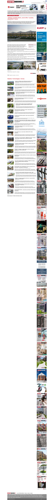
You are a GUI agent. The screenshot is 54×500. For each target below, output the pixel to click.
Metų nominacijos (17, 12)
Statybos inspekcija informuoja (34, 11)
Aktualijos (10, 494)
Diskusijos (9, 13)
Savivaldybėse (40, 11)
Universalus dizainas (28, 12)
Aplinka (18, 11)
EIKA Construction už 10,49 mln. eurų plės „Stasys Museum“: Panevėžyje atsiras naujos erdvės (24, 110)
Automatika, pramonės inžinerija (11, 12)
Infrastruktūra (15, 11)
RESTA (25, 12)
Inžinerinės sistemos (35, 494)
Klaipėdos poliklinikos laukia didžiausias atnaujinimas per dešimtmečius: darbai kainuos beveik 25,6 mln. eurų (23, 81)
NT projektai (29, 11)
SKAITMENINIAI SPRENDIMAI (22, 494)
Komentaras (27, 494)
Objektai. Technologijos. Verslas (13, 15)
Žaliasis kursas (21, 12)
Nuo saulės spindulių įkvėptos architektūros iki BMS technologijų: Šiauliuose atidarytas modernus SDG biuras (25, 161)
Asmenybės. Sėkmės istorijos (34, 12)
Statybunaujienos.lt (10, 195)
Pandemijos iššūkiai (41, 12)
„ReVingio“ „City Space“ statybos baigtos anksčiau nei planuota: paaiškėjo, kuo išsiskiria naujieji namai (24, 149)
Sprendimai (31, 494)
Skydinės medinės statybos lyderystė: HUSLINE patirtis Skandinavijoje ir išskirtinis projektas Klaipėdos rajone (24, 104)
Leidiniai (14, 13)
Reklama (44, 1)
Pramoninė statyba (40, 494)
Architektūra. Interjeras (10, 11)
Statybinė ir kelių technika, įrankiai (23, 11)
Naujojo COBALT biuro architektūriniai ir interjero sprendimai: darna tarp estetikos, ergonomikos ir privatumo (25, 167)
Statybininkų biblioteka (17, 13)
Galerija (11, 13)
